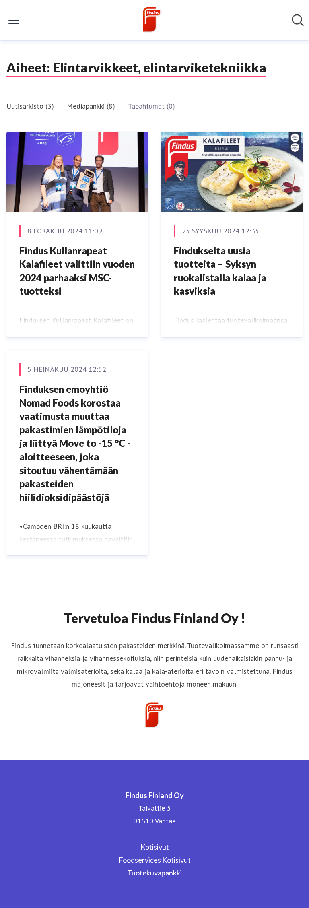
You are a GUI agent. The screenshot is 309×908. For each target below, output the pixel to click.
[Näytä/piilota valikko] (14, 20)
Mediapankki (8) (91, 106)
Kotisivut (154, 846)
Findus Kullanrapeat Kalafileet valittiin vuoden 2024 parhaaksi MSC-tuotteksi (77, 271)
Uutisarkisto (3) (30, 106)
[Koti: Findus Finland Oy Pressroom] (152, 20)
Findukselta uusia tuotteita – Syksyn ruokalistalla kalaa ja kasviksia (220, 271)
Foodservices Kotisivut (155, 859)
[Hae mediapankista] (297, 20)
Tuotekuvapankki (154, 872)
